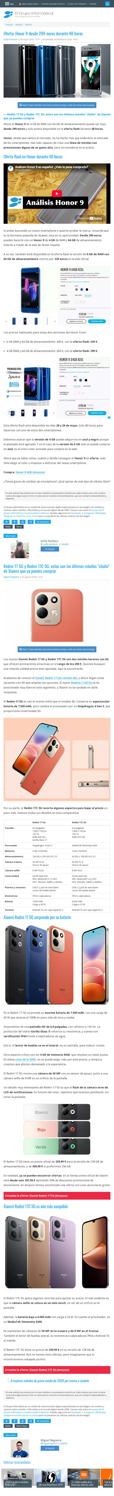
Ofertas (19, 526)
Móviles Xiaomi (21, 1425)
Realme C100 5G (81, 682)
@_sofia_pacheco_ (49, 544)
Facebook (75, 513)
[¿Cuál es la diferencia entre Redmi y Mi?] (17, 1467)
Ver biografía (50, 548)
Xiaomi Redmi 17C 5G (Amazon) (49, 1370)
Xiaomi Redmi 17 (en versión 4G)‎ (56, 678)
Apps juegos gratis (30, 3)
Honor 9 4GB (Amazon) (30, 472)
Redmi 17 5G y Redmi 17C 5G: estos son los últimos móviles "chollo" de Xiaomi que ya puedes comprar (57, 116)
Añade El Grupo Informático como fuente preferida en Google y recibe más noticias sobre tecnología (58, 105)
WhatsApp (100, 513)
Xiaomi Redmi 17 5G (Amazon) (48, 1195)
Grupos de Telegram (77, 3)
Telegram (8, 516)
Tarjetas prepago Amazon (53, 3)
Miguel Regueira (11, 576)
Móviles (8, 526)
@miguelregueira (49, 1443)
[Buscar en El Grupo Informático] (107, 3)
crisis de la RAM (25, 1059)
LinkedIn (65, 544)
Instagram (89, 513)
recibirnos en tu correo (26, 516)
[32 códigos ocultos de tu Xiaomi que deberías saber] (84, 1467)
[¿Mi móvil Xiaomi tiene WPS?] (50, 1467)
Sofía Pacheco (10, 39)
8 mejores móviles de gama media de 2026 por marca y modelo (49, 1380)
